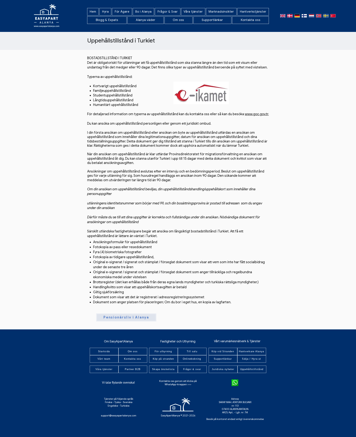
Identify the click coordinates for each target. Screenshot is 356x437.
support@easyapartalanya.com (118, 415)
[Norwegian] (318, 15)
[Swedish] (325, 15)
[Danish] (290, 15)
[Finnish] (304, 15)
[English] (282, 15)
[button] (105, 12)
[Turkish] (333, 15)
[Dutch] (311, 15)
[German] (297, 15)
